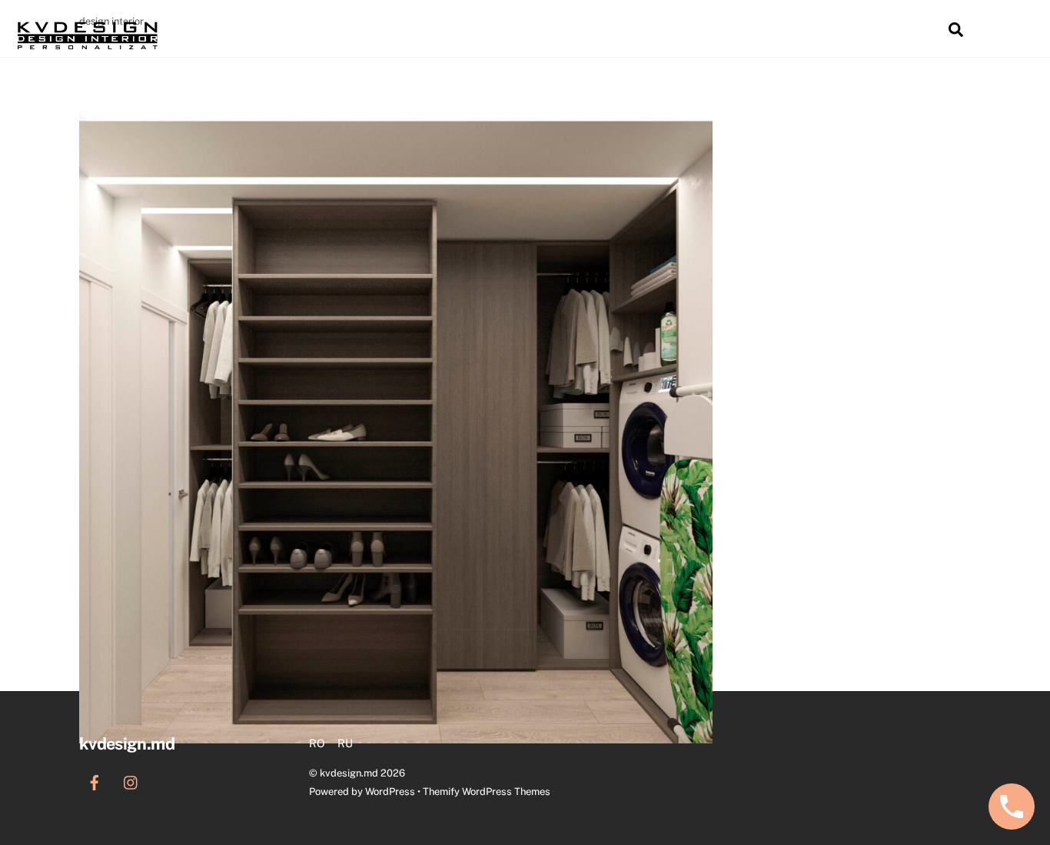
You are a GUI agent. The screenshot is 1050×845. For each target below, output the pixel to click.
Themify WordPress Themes (486, 791)
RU (913, 30)
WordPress (390, 791)
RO (874, 30)
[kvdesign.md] (87, 47)
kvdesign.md (349, 773)
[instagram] (131, 780)
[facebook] (94, 780)
